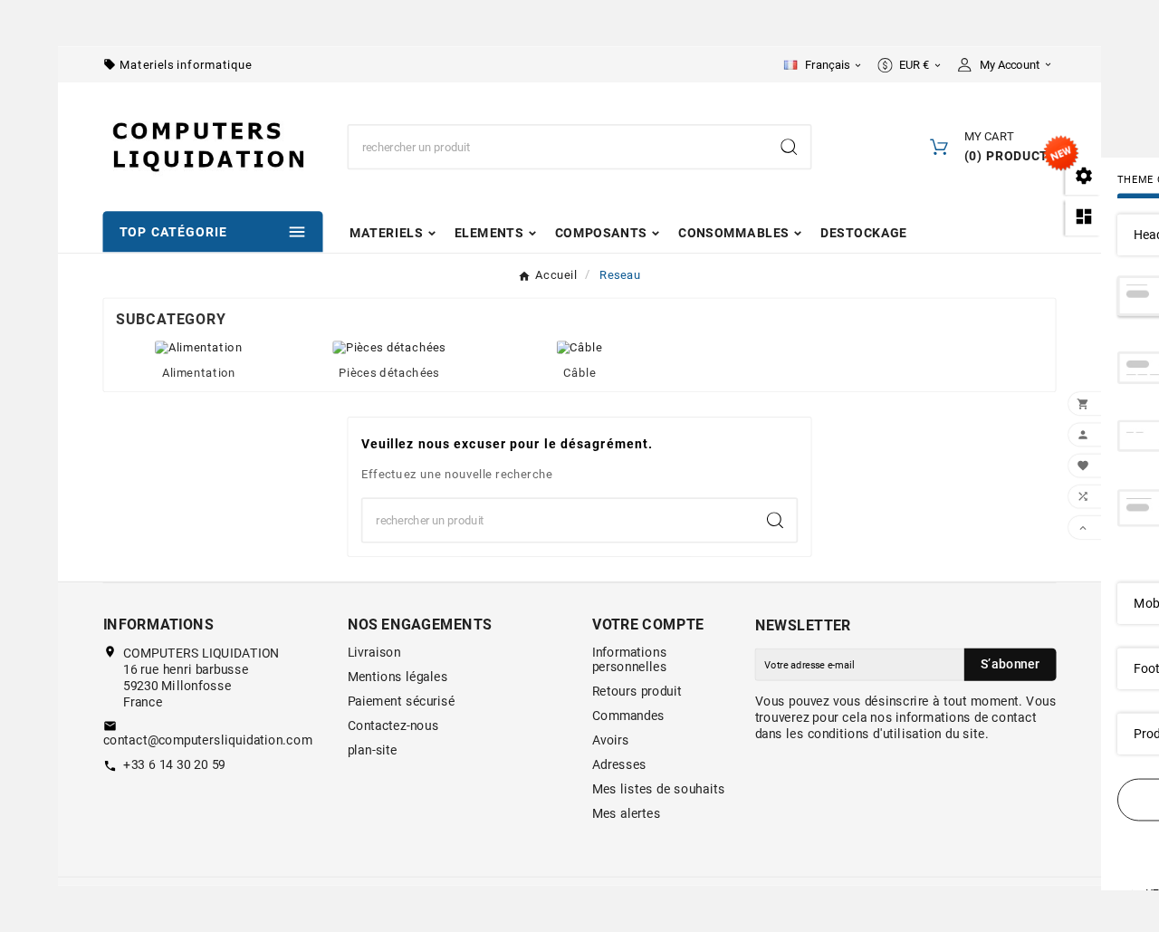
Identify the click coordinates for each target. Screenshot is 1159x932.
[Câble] (579, 346)
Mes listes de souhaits (658, 789)
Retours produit (637, 691)
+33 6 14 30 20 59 (174, 764)
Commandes (629, 715)
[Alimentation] (198, 346)
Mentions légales (398, 676)
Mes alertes (626, 813)
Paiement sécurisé (401, 701)
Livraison (374, 652)
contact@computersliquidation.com (207, 740)
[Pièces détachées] (388, 346)
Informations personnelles (629, 659)
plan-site (373, 750)
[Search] (789, 147)
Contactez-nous (393, 725)
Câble (579, 372)
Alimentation (199, 372)
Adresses (619, 764)
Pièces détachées (389, 372)
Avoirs (610, 740)
